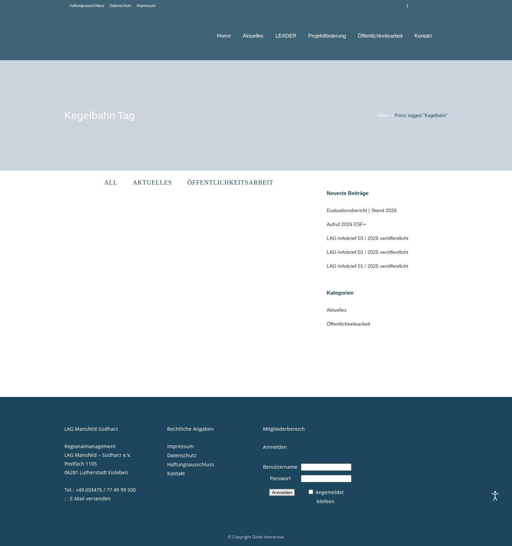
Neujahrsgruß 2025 (93, 305)
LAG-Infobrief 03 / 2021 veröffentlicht (233, 300)
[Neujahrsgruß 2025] (124, 249)
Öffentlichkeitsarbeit (348, 324)
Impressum (146, 5)
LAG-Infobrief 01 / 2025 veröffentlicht (367, 266)
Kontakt (176, 473)
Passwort (280, 478)
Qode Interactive (268, 537)
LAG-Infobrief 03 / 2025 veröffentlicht (367, 238)
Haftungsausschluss (87, 5)
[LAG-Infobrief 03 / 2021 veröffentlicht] (243, 246)
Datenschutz (120, 5)
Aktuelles (337, 310)
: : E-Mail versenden (87, 498)
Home (383, 115)
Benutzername (280, 466)
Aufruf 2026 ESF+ (346, 224)
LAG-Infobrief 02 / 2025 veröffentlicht (367, 252)
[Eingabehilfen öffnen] (495, 496)
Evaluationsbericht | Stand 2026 (362, 210)
